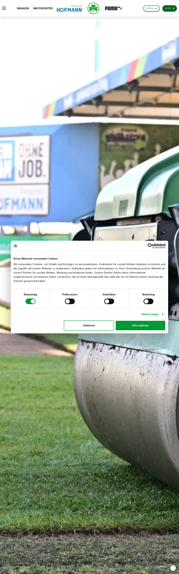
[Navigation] (4, 8)
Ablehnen (89, 325)
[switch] (70, 301)
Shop (168, 8)
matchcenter (43, 8)
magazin (23, 8)
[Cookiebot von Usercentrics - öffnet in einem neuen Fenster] (150, 246)
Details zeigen (150, 314)
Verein (150, 8)
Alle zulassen (140, 325)
